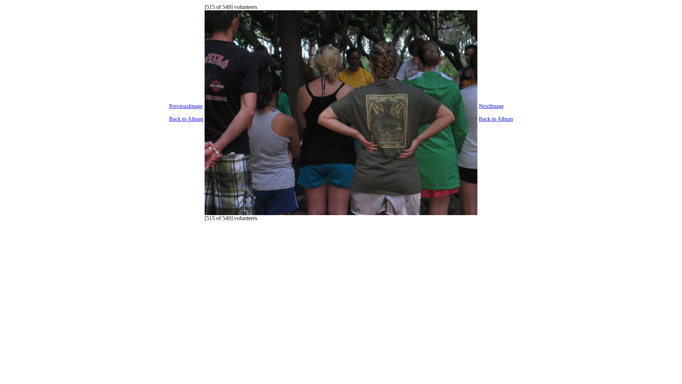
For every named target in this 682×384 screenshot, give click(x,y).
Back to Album (186, 119)
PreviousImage (185, 106)
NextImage (491, 106)
